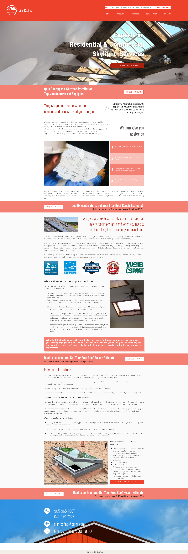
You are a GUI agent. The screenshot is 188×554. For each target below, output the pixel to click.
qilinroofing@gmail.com (69, 524)
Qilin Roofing (25, 10)
